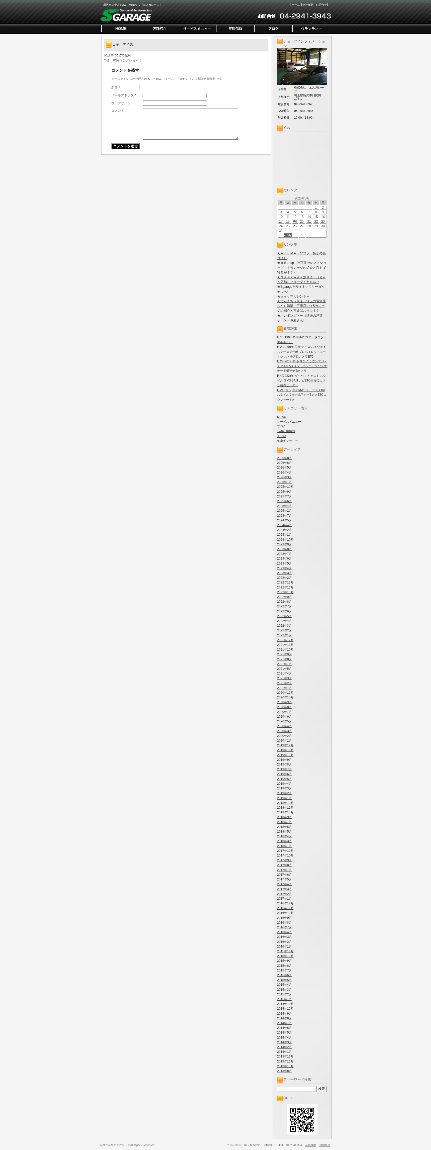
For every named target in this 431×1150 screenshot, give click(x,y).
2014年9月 (284, 1013)
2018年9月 (284, 817)
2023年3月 (284, 573)
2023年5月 (284, 563)
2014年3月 (284, 1042)
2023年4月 (284, 568)
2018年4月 (284, 836)
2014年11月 (285, 1004)
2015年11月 (285, 951)
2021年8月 (284, 659)
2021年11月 (285, 645)
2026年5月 (284, 467)
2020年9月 (284, 702)
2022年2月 (284, 630)
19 (295, 221)
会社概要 (307, 4)
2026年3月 (284, 477)
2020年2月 (284, 736)
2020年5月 (284, 721)
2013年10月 (285, 1066)
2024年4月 (284, 525)
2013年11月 (285, 1061)
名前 (115, 88)
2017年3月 (284, 889)
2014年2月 (284, 1047)
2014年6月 (284, 1028)
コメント (117, 110)
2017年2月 (284, 894)
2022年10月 (285, 592)
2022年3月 (284, 625)
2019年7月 (284, 769)
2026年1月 (284, 482)
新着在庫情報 (286, 431)
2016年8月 (284, 922)
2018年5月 (284, 831)
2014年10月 (285, 1008)
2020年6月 (284, 716)
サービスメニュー (289, 421)
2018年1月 (284, 846)
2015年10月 (285, 956)
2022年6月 (284, 611)
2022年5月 (284, 616)
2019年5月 (284, 779)
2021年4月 (284, 673)
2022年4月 (284, 621)
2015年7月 (284, 970)
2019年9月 (284, 760)
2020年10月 (285, 697)
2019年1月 (284, 798)
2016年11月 (285, 908)
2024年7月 (284, 515)
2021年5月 (284, 669)
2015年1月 (284, 999)
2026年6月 (284, 463)
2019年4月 (284, 783)
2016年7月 (284, 927)
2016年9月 (284, 918)
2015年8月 (284, 965)
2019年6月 (284, 774)
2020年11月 (285, 692)
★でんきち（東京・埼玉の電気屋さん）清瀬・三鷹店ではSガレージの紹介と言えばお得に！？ (301, 305)
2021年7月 (284, 664)
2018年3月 (284, 841)
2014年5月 (284, 1032)
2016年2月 (284, 942)
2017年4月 (284, 884)
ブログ (281, 426)
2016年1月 (284, 946)
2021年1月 (284, 688)
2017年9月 (284, 860)
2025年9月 (284, 491)
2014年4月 (284, 1037)
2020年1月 (284, 740)
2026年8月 (284, 458)
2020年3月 (284, 731)
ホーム (296, 4)
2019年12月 (285, 745)
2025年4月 (284, 506)
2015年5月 (284, 980)
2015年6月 (284, 975)
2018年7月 (284, 822)
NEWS (281, 417)
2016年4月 (284, 932)
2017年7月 (284, 870)
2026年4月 (284, 472)
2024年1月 (284, 534)
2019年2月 (284, 793)
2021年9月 (284, 654)
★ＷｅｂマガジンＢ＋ (293, 296)
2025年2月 (284, 510)
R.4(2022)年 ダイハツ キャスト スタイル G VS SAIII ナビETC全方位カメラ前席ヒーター (301, 380)
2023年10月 (285, 539)
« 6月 (288, 235)
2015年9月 (284, 960)
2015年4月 (284, 984)
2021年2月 (284, 683)
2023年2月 (284, 577)
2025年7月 (284, 496)
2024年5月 (284, 520)
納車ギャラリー (287, 441)
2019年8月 (284, 764)
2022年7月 (284, 606)
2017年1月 (284, 898)
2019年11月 (285, 750)
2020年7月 (284, 712)
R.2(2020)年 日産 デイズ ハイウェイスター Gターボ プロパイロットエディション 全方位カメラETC (301, 351)
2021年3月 (284, 678)
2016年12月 (285, 903)
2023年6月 (284, 558)
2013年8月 (284, 1071)
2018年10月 (285, 812)
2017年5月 (284, 879)
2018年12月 (285, 803)
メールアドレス (123, 95)
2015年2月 (284, 994)
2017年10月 (285, 855)
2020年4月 (284, 726)
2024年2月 (284, 530)
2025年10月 (285, 486)
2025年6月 (284, 501)
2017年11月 (285, 851)
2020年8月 (284, 707)
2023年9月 (284, 544)
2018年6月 (284, 827)
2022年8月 (284, 601)
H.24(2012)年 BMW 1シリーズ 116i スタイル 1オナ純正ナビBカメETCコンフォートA (301, 394)
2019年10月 (285, 755)
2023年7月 (284, 554)
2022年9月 (284, 597)
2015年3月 (284, 989)
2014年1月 (284, 1052)
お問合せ (321, 4)
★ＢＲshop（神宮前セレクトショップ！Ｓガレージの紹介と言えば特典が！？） (301, 267)
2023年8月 (284, 549)
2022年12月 (285, 582)
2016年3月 (284, 937)
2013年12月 (285, 1056)
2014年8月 (284, 1018)
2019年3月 (284, 788)
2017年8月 (284, 865)
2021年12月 (285, 640)
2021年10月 (285, 649)
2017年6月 (284, 874)
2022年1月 (284, 635)
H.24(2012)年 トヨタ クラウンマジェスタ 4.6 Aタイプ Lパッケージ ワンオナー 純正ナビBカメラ (302, 366)
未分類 (281, 436)
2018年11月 (285, 807)
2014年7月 (284, 1023)
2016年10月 (285, 913)
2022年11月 (285, 587)
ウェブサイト (121, 103)
